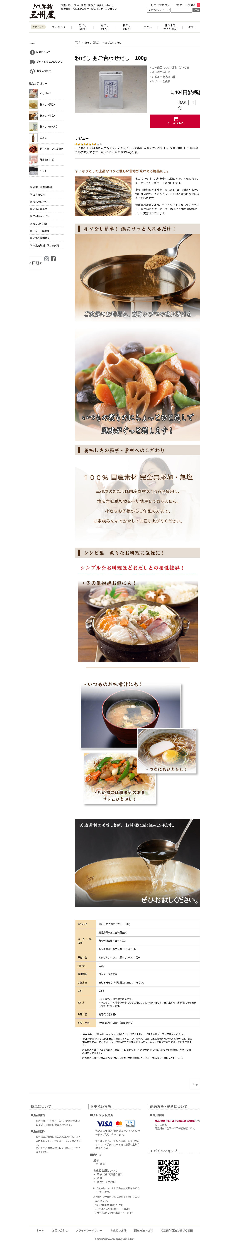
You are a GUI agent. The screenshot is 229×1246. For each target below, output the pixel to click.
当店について (43, 52)
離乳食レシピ (47, 159)
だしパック (59, 27)
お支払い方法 (118, 1230)
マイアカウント (163, 5)
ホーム (40, 1230)
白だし (148, 27)
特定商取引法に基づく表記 (177, 1230)
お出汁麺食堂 (40, 209)
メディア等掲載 (41, 231)
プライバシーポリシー (89, 1230)
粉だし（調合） (92, 42)
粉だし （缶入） (127, 27)
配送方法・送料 (143, 1230)
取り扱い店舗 (40, 223)
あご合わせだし (113, 42)
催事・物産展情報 (42, 187)
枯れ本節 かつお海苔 (51, 148)
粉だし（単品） (48, 115)
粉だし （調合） (82, 27)
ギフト (192, 27)
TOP (77, 42)
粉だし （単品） (104, 27)
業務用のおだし (41, 201)
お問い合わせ (43, 71)
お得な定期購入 (41, 238)
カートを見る (189, 5)
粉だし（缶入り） (49, 126)
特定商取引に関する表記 (46, 245)
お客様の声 (39, 194)
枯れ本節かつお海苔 (170, 27)
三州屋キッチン (41, 216)
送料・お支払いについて (49, 61)
